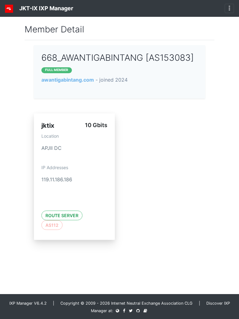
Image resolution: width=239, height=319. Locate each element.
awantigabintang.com (67, 80)
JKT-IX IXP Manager (45, 8)
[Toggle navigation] (229, 8)
